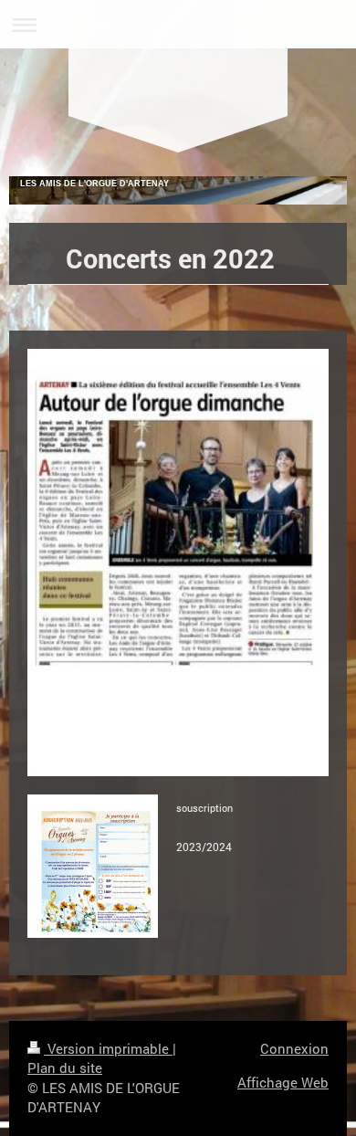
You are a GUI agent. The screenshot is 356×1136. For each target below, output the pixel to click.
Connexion (294, 1048)
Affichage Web (283, 1082)
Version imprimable (108, 1048)
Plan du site (64, 1067)
